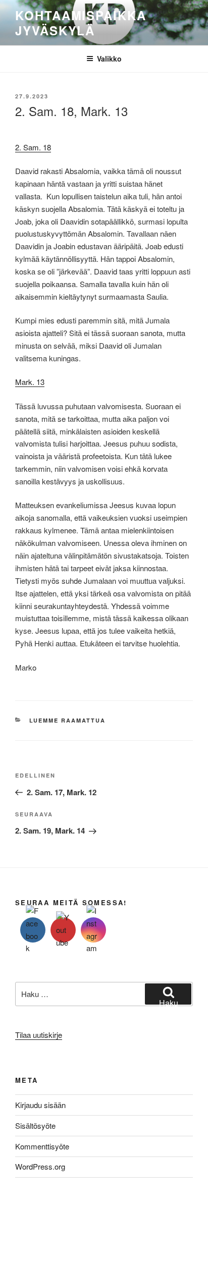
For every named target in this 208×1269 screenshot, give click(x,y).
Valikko (109, 58)
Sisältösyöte (35, 1125)
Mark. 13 (29, 381)
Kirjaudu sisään (40, 1104)
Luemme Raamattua (67, 720)
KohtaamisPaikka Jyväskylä (80, 23)
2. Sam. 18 (33, 147)
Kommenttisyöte (42, 1146)
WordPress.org (40, 1166)
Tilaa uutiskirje (38, 1034)
